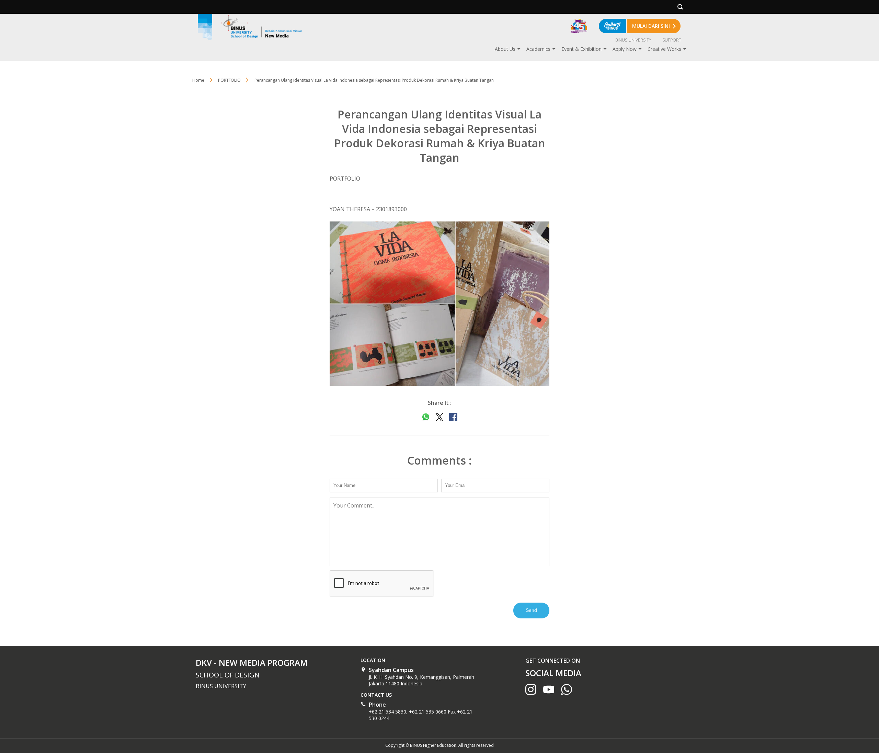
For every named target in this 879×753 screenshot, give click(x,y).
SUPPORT (671, 40)
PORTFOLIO (229, 80)
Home (198, 80)
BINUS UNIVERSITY (633, 40)
